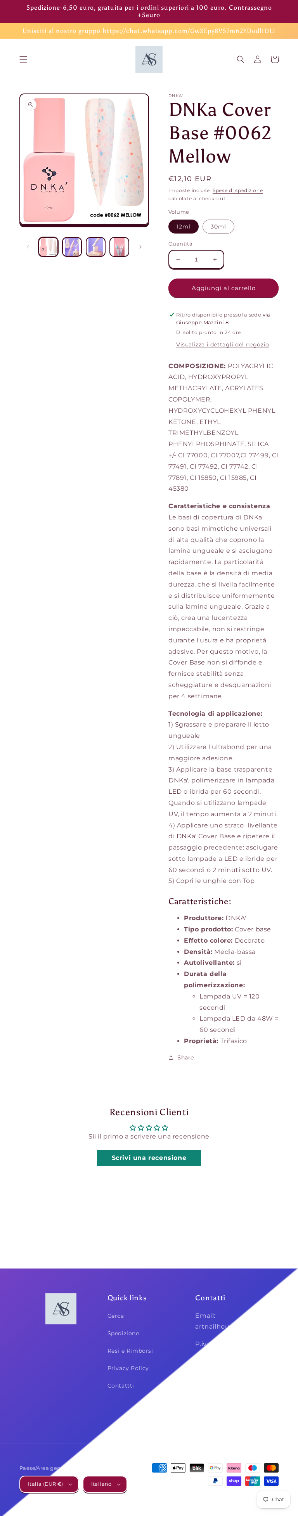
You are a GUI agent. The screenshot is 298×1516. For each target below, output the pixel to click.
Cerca (115, 1315)
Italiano (101, 1484)
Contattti (120, 1385)
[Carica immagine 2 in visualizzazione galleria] (72, 247)
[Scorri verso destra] (140, 246)
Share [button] (185, 1057)
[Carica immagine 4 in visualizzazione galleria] (119, 247)
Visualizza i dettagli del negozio (222, 344)
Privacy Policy (128, 1368)
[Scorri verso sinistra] (27, 246)
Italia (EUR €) (45, 1484)
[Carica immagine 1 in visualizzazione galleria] (48, 247)
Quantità (180, 244)
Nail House (222, 1495)
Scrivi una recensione (149, 1157)
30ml (218, 226)
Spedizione (123, 1333)
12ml (184, 226)
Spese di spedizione (238, 190)
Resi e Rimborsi (130, 1350)
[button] (23, 59)
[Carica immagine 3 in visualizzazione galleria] (96, 247)
